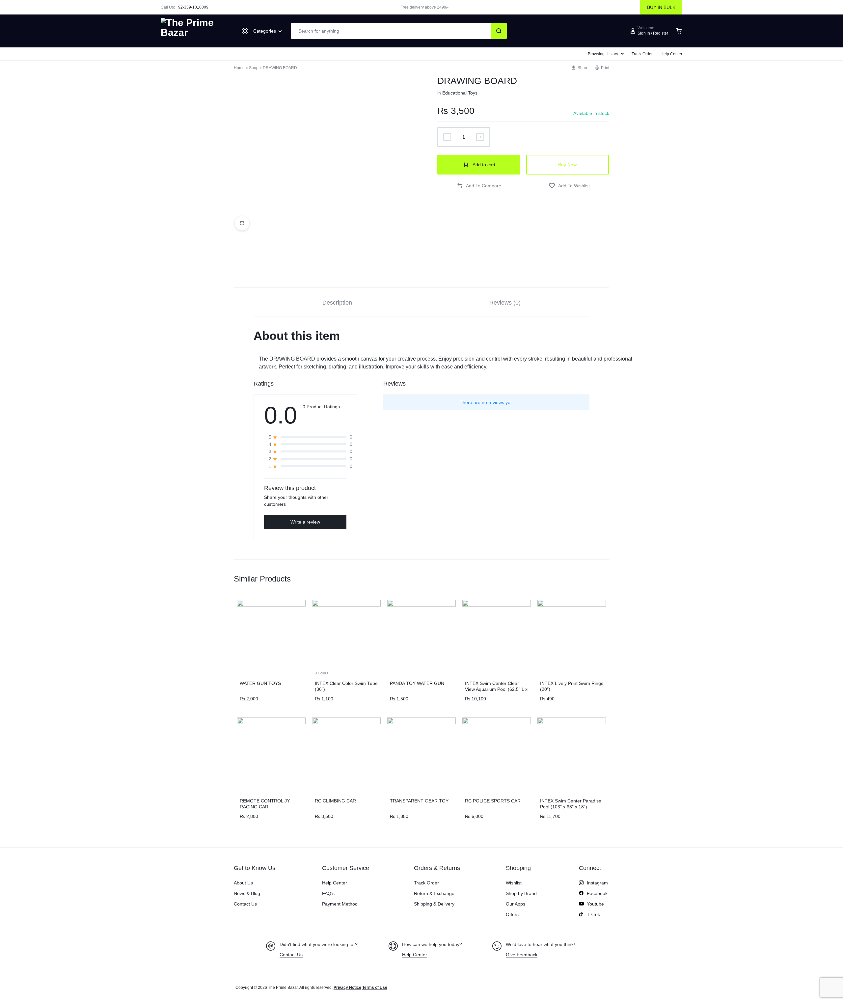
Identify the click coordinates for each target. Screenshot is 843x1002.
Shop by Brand (521, 893)
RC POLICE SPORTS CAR (493, 800)
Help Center (671, 54)
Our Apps (515, 904)
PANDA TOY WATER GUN (417, 683)
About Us (243, 882)
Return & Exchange (434, 893)
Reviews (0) (505, 302)
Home (239, 68)
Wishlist (514, 882)
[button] (479, 185)
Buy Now (567, 164)
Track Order (642, 54)
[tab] (337, 302)
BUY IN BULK (661, 7)
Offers (512, 914)
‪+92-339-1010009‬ (192, 7)
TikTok (593, 914)
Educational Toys (459, 92)
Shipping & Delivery (434, 904)
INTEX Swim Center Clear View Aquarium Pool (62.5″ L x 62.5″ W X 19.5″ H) (496, 689)
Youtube (595, 904)
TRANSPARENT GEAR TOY (419, 800)
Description (337, 302)
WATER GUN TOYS (260, 683)
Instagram (597, 882)
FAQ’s (328, 893)
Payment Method (340, 904)
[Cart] (679, 31)
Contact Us (245, 904)
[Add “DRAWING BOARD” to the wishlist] (569, 185)
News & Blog (247, 893)
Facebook (597, 893)
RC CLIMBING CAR (335, 800)
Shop (253, 68)
